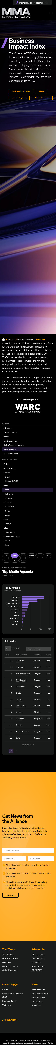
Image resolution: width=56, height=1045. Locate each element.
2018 (15, 560)
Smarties (11, 339)
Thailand (8, 502)
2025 (6, 555)
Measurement (38, 954)
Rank (8, 655)
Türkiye (8, 523)
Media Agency (21, 655)
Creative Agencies (11, 440)
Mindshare (20, 660)
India (7, 489)
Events (5, 989)
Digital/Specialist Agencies (14, 445)
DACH (7, 519)
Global (6, 464)
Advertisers (8, 428)
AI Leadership (38, 966)
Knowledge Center (40, 993)
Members (6, 962)
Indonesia (9, 493)
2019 (6, 560)
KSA (6, 545)
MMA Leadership (10, 966)
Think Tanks (37, 1001)
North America (9, 468)
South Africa (9, 532)
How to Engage (10, 984)
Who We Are (8, 949)
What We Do (38, 949)
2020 (48, 555)
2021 (40, 555)
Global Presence (9, 970)
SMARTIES (37, 970)
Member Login (25, 2)
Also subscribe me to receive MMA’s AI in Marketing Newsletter (28, 875)
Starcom (19, 712)
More (34, 984)
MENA (7, 540)
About (41, 91)
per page (15, 648)
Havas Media (20, 705)
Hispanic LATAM (11, 481)
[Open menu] (51, 13)
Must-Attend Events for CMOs (12, 995)
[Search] (47, 2)
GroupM (19, 699)
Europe (7, 515)
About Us (36, 1005)
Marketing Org (38, 958)
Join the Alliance (10, 1020)
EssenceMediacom (23, 673)
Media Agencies (10, 449)
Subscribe (38, 2)
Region (49, 655)
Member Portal (38, 989)
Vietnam (8, 498)
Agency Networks (10, 432)
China (7, 510)
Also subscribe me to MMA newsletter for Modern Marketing (27, 866)
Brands (6, 436)
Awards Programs (19, 97)
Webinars (6, 1005)
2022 (31, 555)
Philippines (9, 506)
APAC (6, 485)
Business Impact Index (21, 91)
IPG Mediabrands (22, 731)
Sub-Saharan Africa (12, 536)
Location (38, 655)
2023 (23, 555)
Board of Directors (10, 958)
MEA (6, 527)
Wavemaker (20, 667)
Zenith (18, 692)
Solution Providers (11, 453)
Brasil (7, 476)
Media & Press (38, 997)
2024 (15, 555)
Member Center (9, 1001)
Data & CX (36, 962)
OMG (18, 737)
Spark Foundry (21, 680)
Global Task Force (42, 97)
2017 (23, 560)
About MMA (7, 954)
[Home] (3, 339)
